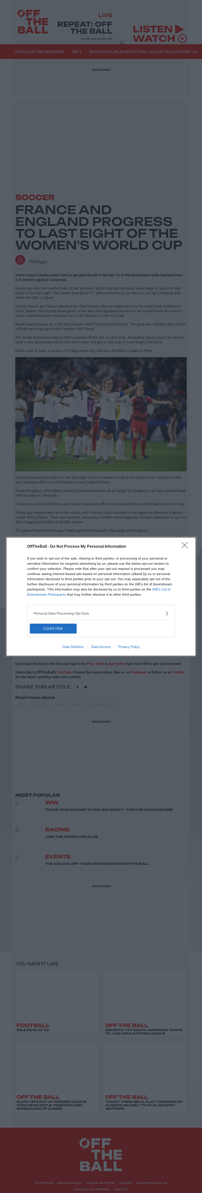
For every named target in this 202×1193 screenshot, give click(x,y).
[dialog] (101, 596)
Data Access (101, 647)
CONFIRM (53, 629)
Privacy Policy (129, 647)
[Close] (186, 546)
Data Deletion (73, 647)
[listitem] (101, 613)
